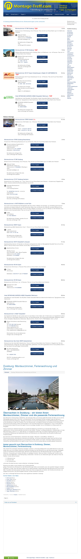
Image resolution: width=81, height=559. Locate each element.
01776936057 (25, 273)
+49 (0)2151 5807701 (26, 128)
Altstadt (69, 36)
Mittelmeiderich (70, 67)
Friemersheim (70, 53)
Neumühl (69, 74)
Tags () (6, 498)
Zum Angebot (42, 35)
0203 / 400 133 (23, 61)
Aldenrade (69, 31)
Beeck (68, 39)
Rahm (68, 80)
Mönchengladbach (10, 486)
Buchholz (69, 47)
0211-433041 (17, 254)
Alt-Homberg (70, 33)
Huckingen (69, 60)
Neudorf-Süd (70, 72)
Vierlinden (69, 91)
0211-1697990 (17, 148)
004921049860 (23, 106)
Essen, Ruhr (9, 479)
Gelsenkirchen (9, 485)
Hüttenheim (69, 61)
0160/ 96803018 (12, 215)
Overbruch (69, 79)
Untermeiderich (70, 89)
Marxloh (69, 66)
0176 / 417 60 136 (14, 232)
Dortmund (8, 478)
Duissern (69, 50)
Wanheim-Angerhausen (70, 93)
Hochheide (69, 58)
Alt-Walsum (69, 35)
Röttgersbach (70, 83)
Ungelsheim (70, 88)
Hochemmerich (70, 55)
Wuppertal (8, 483)
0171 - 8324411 (24, 62)
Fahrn (68, 51)
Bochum (8, 482)
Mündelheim (70, 69)
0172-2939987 (16, 255)
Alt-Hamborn (70, 32)
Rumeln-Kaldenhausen (72, 86)
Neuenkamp (70, 73)
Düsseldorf (8, 480)
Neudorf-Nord (70, 70)
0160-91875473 (16, 150)
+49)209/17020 (12, 354)
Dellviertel (69, 48)
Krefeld (8, 488)
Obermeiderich (70, 77)
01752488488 (29, 37)
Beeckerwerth (70, 41)
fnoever (15, 494)
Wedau (68, 96)
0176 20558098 (17, 287)
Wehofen (69, 98)
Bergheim (69, 42)
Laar (68, 64)
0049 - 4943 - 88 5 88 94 (25, 83)
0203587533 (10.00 (13, 191)
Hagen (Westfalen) (10, 491)
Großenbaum (70, 54)
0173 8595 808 (12, 326)
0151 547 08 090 (13, 194)
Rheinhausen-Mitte (71, 82)
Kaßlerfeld (69, 63)
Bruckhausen (70, 45)
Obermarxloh (70, 76)
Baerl (68, 38)
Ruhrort (69, 85)
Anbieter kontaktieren (43, 40)
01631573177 (16, 273)
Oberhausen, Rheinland (11, 489)
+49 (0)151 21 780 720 (26, 130)
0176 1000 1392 (12, 324)
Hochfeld (69, 57)
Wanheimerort (70, 95)
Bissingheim (70, 44)
